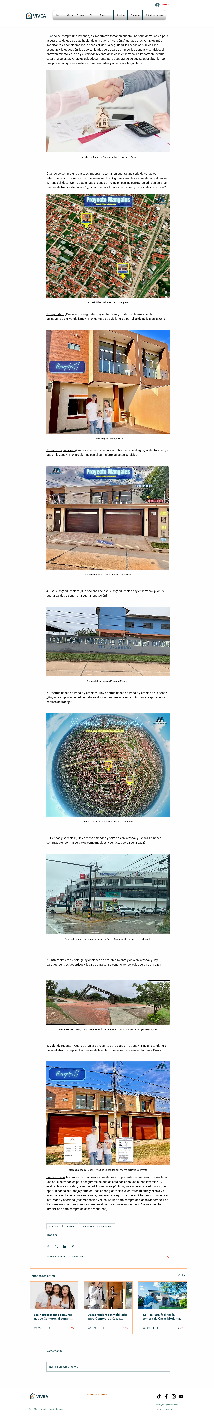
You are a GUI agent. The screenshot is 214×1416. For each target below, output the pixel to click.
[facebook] (166, 1396)
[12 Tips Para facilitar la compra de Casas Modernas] (162, 1295)
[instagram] (174, 1396)
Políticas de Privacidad (97, 1395)
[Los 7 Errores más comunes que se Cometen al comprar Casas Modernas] (54, 1295)
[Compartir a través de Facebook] (48, 1246)
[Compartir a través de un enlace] (72, 1246)
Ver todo (182, 1275)
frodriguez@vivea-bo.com (167, 1404)
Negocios (52, 1234)
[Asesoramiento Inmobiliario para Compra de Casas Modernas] (108, 1295)
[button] (105, 15)
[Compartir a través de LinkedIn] (64, 1246)
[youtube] (181, 1396)
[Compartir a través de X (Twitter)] (56, 1246)
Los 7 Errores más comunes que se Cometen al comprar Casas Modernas (53, 1316)
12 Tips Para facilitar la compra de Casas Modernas (161, 1316)
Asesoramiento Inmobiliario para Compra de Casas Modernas (107, 1316)
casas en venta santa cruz (62, 1226)
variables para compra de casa (97, 1226)
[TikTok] (159, 1396)
